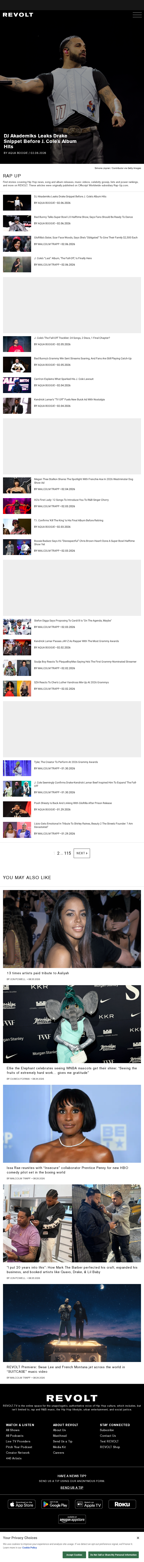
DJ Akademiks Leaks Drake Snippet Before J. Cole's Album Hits (70, 196)
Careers (58, 1453)
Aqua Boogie (18, 152)
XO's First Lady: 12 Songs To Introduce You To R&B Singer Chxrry (71, 499)
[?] (17, 203)
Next (80, 853)
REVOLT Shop (110, 1447)
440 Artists (14, 1458)
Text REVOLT (109, 1441)
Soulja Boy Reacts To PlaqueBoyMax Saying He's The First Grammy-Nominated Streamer (85, 661)
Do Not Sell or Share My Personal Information (113, 1555)
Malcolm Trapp (48, 244)
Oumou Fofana (20, 1078)
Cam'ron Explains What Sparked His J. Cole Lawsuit (64, 378)
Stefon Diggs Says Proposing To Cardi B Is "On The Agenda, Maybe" (73, 620)
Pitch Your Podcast (19, 1447)
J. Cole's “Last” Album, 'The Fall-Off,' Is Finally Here (63, 258)
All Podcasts (14, 1436)
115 (67, 853)
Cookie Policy (29, 1547)
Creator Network (18, 1453)
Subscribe (107, 1430)
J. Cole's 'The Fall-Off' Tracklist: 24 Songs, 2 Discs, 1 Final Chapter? (72, 337)
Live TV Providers (18, 1441)
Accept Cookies (74, 1555)
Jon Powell (18, 979)
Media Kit (59, 1447)
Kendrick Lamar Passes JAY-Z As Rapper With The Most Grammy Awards (76, 641)
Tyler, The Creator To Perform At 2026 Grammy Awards (66, 761)
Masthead (60, 1436)
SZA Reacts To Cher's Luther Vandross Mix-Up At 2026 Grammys (71, 682)
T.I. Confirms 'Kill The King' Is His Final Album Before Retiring (68, 520)
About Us (59, 1430)
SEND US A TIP (72, 1488)
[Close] (138, 1538)
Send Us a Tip (63, 1441)
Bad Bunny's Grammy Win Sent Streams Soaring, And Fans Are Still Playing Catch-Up (83, 358)
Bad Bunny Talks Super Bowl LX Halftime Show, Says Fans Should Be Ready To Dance (83, 216)
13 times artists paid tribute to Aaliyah (38, 973)
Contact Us (108, 1436)
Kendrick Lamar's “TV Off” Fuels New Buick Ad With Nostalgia (69, 399)
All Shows (13, 1430)
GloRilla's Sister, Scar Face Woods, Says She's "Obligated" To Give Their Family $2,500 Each (86, 237)
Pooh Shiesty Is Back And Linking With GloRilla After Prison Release (73, 803)
